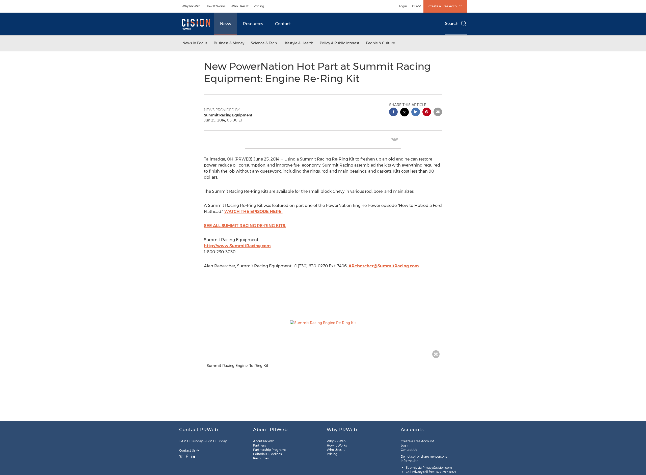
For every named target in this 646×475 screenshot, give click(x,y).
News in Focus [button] (194, 43)
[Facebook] (187, 456)
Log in (405, 445)
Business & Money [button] (229, 43)
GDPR (416, 6)
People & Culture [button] (380, 43)
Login (403, 6)
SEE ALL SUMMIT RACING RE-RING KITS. (245, 229)
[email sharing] (438, 112)
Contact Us (187, 450)
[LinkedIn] (193, 456)
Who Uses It (240, 6)
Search (452, 23)
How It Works (215, 6)
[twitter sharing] (404, 113)
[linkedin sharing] (415, 112)
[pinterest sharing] (426, 112)
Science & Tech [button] (264, 43)
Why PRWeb (191, 6)
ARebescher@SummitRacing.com (383, 270)
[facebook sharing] (393, 112)
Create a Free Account (445, 6)
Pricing (259, 6)
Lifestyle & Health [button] (298, 43)
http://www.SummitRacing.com (237, 249)
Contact (283, 23)
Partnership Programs (269, 450)
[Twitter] (181, 456)
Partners (259, 445)
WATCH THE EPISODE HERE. (253, 215)
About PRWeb (263, 441)
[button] (323, 140)
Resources (253, 23)
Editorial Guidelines (267, 454)
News (225, 23)
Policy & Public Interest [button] (339, 43)
